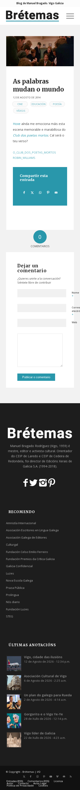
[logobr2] (33, 16)
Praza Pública (15, 588)
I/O (38, 771)
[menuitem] (57, 16)
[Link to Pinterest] (44, 776)
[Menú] (68, 16)
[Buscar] (57, 16)
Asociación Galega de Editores (26, 537)
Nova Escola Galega (19, 580)
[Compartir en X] (32, 192)
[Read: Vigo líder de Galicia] (14, 739)
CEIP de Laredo (27, 456)
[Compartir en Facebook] (24, 192)
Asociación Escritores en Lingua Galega (32, 530)
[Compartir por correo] (56, 192)
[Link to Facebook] (30, 776)
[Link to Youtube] (50, 776)
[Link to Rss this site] (70, 776)
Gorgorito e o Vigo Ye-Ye (43, 714)
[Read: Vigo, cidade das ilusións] (14, 663)
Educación (39, 104)
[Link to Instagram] (37, 776)
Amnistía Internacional (21, 523)
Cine (20, 104)
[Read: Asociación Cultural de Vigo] (14, 682)
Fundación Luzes (17, 609)
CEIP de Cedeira (53, 456)
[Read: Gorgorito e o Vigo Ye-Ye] (14, 720)
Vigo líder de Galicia (39, 733)
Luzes (10, 573)
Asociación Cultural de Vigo (45, 676)
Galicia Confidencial (19, 566)
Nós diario (13, 602)
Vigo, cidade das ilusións (43, 657)
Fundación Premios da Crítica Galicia (30, 559)
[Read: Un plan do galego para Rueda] (14, 701)
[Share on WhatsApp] (40, 192)
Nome (75, 294)
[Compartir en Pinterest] (48, 192)
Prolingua (12, 595)
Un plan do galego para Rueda (48, 695)
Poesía (57, 104)
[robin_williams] (40, 51)
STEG (9, 616)
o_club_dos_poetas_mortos (34, 152)
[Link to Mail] (64, 776)
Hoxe (16, 124)
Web (74, 322)
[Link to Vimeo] (57, 776)
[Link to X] (24, 776)
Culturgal (12, 545)
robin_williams (24, 158)
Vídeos (20, 110)
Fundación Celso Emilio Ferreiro (27, 552)
